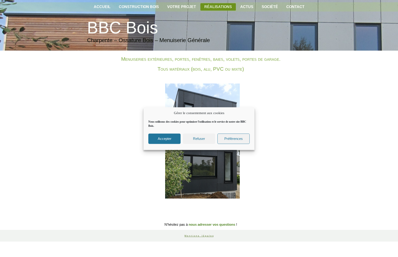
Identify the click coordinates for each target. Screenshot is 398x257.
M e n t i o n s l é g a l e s (199, 235)
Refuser (199, 139)
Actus (246, 7)
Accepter (164, 139)
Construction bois (139, 7)
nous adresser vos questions (212, 224)
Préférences (233, 139)
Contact (295, 7)
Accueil (102, 7)
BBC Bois (122, 27)
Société (270, 7)
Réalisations (218, 7)
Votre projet (181, 7)
